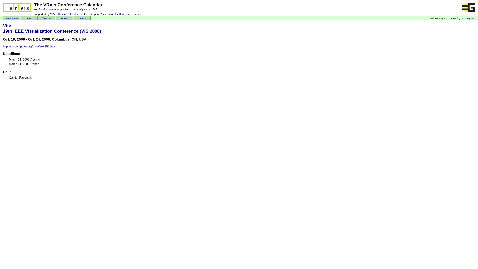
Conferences (11, 18)
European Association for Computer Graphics (115, 14)
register (470, 18)
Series (29, 18)
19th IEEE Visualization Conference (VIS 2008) (52, 31)
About (64, 18)
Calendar (46, 18)
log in (460, 18)
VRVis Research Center (64, 14)
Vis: (7, 25)
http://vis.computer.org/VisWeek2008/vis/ (29, 46)
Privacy (82, 18)
